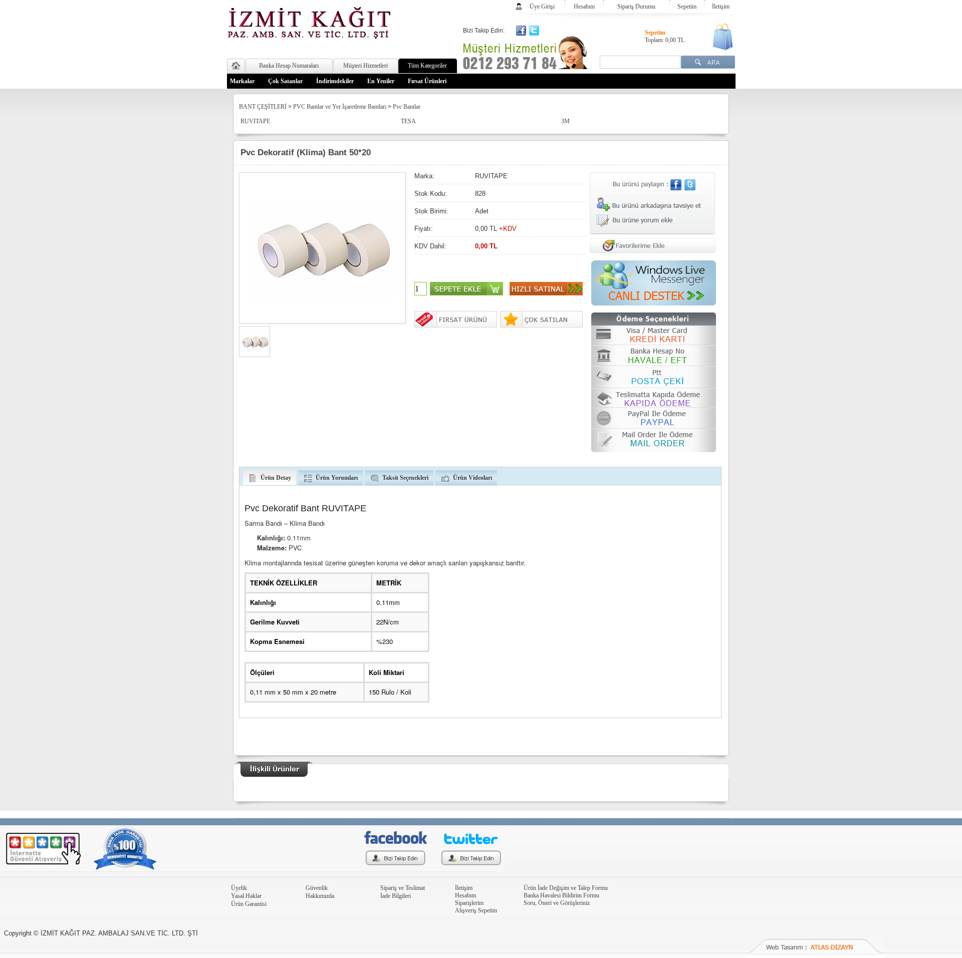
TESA (408, 121)
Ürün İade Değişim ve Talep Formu (566, 887)
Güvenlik (317, 887)
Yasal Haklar (246, 895)
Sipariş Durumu (636, 6)
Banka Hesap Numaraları (289, 65)
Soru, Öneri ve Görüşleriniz (557, 902)
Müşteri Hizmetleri (365, 65)
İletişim (721, 6)
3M (565, 121)
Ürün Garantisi (249, 903)
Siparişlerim (469, 902)
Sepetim (686, 6)
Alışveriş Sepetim (476, 910)
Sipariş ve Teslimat (402, 887)
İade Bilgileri (395, 895)
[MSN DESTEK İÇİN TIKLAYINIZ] (653, 303)
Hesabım (584, 6)
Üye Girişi (542, 6)
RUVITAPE (255, 121)
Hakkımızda (320, 895)
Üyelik (239, 887)
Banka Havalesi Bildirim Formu (561, 895)
